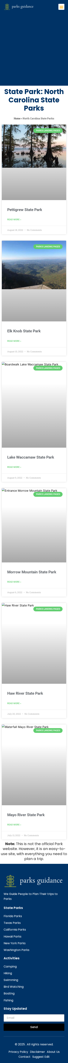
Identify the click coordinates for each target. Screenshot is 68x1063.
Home (17, 118)
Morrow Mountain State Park (31, 572)
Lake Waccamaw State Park (30, 457)
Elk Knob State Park (24, 331)
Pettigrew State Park (24, 210)
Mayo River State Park (26, 815)
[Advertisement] (34, 46)
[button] (61, 7)
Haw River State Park (25, 693)
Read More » (14, 219)
